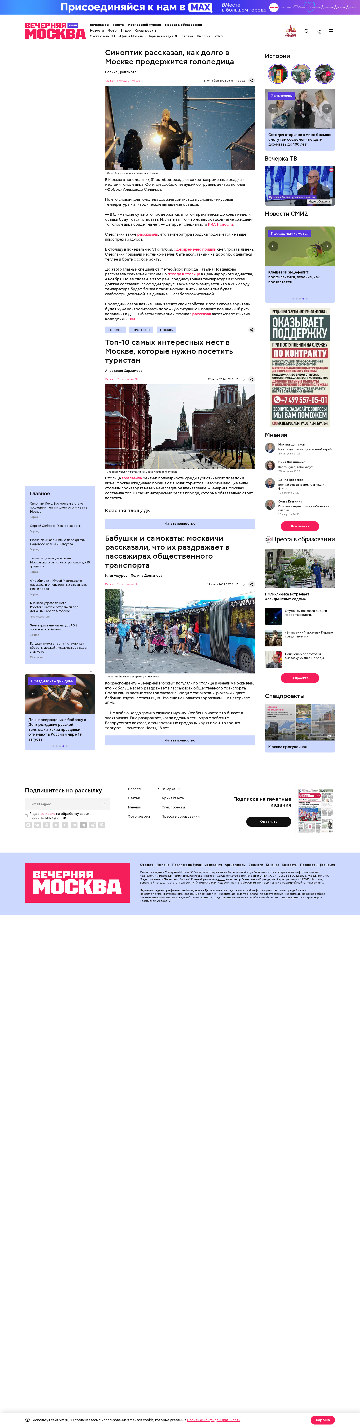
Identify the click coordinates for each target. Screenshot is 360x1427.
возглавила (132, 478)
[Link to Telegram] (74, 825)
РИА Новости (220, 224)
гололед (115, 330)
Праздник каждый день (52, 681)
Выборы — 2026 (209, 36)
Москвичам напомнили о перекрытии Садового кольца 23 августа (57, 542)
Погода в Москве (128, 80)
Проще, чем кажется (290, 233)
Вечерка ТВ (99, 25)
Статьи (134, 798)
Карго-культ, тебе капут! (295, 467)
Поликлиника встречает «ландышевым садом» (287, 596)
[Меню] (331, 31)
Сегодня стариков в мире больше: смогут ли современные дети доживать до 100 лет (299, 139)
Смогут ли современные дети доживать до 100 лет (300, 108)
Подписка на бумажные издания (197, 864)
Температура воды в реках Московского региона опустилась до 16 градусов (60, 562)
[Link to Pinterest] (101, 825)
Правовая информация (317, 864)
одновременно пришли (195, 249)
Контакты (289, 864)
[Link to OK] (46, 825)
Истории (277, 56)
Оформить (268, 822)
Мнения (276, 435)
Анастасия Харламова (123, 371)
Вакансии (256, 864)
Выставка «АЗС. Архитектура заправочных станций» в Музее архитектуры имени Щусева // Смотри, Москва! (278, 74)
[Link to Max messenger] (28, 825)
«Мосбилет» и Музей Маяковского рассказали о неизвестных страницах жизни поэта (58, 585)
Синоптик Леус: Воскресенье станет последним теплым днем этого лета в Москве (59, 507)
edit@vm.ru (248, 882)
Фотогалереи (139, 816)
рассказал (201, 314)
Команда (272, 864)
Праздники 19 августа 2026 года (60, 694)
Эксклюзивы (281, 95)
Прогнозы (141, 330)
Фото (112, 30)
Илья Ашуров (116, 575)
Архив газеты (173, 798)
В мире (34, 635)
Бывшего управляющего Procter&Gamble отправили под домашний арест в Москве (54, 607)
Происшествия (40, 616)
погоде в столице (184, 274)
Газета (118, 25)
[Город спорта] (291, 31)
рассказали (147, 234)
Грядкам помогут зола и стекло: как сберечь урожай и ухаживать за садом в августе (59, 647)
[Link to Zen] (55, 825)
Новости (97, 30)
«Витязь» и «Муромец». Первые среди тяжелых (309, 635)
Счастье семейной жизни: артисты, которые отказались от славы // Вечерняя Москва (324, 74)
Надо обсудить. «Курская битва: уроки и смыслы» (300, 186)
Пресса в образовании (183, 25)
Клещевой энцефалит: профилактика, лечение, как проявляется (300, 246)
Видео (126, 30)
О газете (147, 864)
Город (34, 517)
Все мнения (300, 526)
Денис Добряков (290, 479)
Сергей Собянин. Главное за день (55, 526)
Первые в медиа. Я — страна (170, 36)
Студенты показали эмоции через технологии (306, 613)
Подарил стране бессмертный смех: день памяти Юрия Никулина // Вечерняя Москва (301, 74)
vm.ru (221, 879)
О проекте (300, 678)
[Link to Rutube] (92, 825)
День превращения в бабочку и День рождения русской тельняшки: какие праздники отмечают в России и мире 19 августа (57, 729)
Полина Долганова (120, 72)
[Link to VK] (37, 825)
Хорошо (323, 1420)
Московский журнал (144, 25)
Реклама (162, 864)
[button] (33, 694)
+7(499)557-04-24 (205, 882)
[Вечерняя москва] (77, 883)
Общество (37, 657)
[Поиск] (307, 31)
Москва (166, 330)
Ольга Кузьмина (291, 501)
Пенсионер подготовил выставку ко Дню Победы (304, 656)
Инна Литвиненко (291, 462)
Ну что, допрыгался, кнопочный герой (305, 449)
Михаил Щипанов (291, 444)
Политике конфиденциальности (213, 1420)
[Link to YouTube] (65, 825)
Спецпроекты (146, 30)
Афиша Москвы (131, 36)
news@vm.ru (315, 882)
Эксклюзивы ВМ (102, 36)
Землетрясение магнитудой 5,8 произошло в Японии (53, 627)
